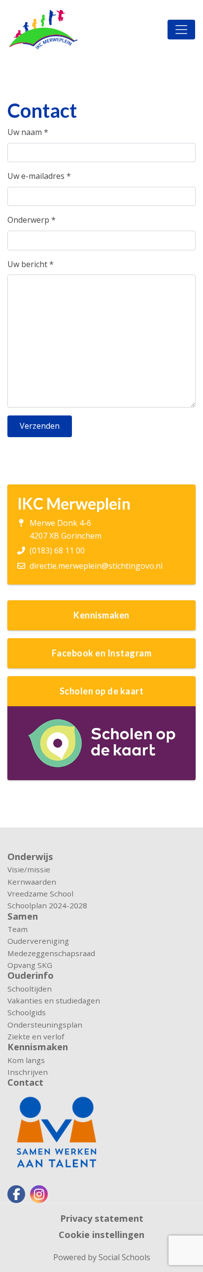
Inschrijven (27, 1072)
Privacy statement (101, 1218)
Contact (25, 1082)
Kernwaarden (31, 882)
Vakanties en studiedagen (53, 1000)
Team (17, 929)
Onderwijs (30, 856)
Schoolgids (26, 1012)
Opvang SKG (29, 965)
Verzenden (40, 425)
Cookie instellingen (101, 1234)
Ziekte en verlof (35, 1036)
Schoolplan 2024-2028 (47, 905)
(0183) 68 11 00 (57, 550)
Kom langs (26, 1060)
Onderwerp (31, 219)
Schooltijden (29, 989)
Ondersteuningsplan (44, 1025)
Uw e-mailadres (39, 176)
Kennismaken (37, 1046)
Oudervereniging (38, 941)
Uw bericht (30, 264)
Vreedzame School (40, 893)
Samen (22, 916)
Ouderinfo (30, 975)
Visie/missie (28, 869)
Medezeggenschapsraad (51, 953)
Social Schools (124, 1257)
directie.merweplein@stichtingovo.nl (96, 565)
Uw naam (27, 132)
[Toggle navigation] (181, 29)
